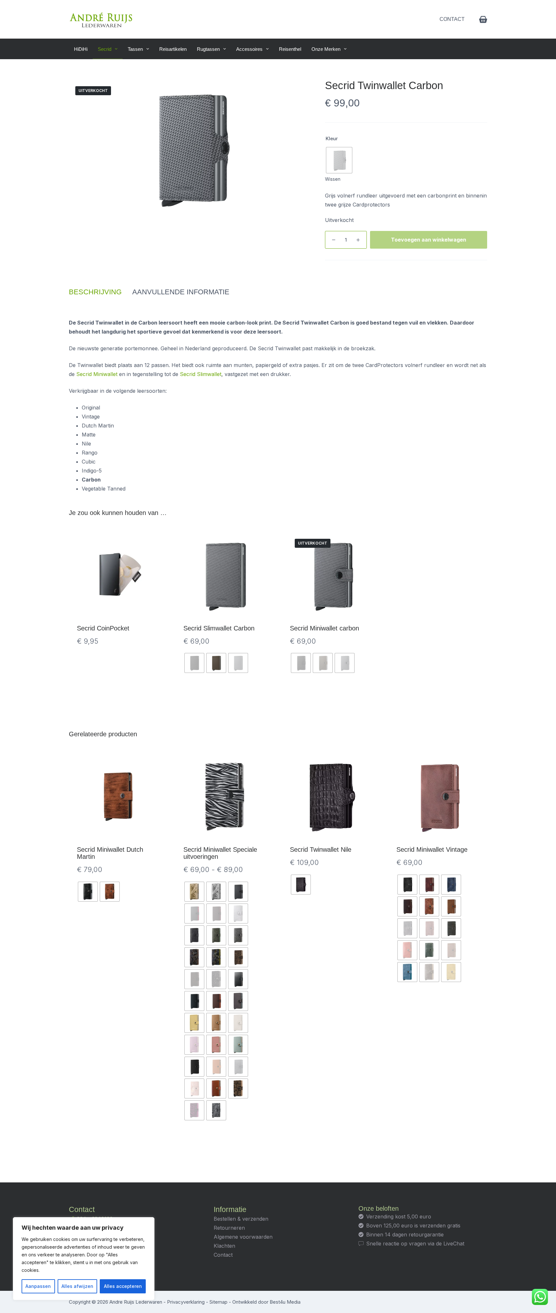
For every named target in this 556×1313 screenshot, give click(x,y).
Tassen (135, 49)
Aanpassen (38, 1286)
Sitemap (218, 1302)
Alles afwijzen (77, 1286)
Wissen (332, 179)
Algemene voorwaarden (243, 1237)
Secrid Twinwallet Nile (320, 849)
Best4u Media (285, 1302)
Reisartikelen (173, 49)
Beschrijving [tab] (95, 292)
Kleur (332, 138)
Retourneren (229, 1228)
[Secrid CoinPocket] (118, 575)
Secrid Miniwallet (96, 374)
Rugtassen (208, 49)
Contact (452, 19)
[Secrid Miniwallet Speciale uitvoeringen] (224, 796)
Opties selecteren (224, 695)
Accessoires (249, 49)
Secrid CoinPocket (103, 628)
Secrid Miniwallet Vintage (432, 849)
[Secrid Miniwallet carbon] (331, 575)
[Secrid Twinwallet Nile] (331, 796)
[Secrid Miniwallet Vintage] (437, 796)
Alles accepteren (123, 1286)
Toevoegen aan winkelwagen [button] (118, 695)
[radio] (339, 160)
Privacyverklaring (186, 1302)
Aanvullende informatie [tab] (180, 292)
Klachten (224, 1246)
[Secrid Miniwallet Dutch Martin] (118, 796)
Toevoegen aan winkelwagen (428, 239)
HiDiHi (81, 49)
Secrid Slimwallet (200, 374)
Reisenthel (290, 49)
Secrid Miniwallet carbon (324, 628)
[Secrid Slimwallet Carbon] (224, 575)
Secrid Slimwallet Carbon (219, 628)
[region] (83, 1258)
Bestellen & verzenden (241, 1219)
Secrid (104, 49)
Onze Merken (325, 49)
